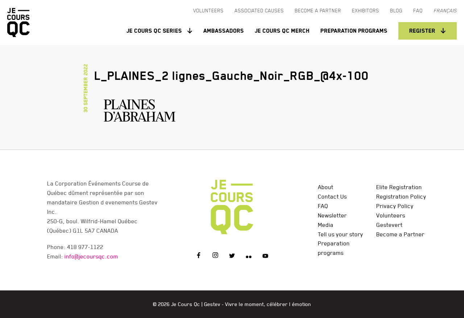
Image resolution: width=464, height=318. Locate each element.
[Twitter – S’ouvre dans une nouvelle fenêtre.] (232, 256)
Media (326, 224)
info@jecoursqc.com (91, 256)
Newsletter (332, 215)
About (326, 187)
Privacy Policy (395, 206)
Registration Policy (401, 196)
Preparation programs (354, 30)
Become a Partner (400, 234)
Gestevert (389, 224)
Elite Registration (399, 187)
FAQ (323, 206)
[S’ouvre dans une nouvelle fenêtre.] (139, 109)
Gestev (212, 304)
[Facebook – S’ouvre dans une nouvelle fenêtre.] (199, 256)
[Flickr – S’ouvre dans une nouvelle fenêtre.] (249, 256)
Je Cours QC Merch (282, 30)
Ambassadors (223, 30)
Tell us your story (340, 234)
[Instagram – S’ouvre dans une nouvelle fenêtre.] (215, 256)
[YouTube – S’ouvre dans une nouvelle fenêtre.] (265, 256)
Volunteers (390, 215)
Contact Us (332, 196)
